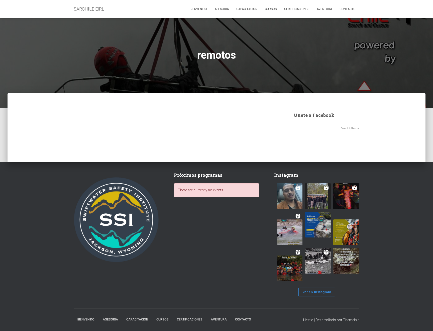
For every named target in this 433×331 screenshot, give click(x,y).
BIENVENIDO (198, 9)
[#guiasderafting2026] (318, 196)
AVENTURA (324, 9)
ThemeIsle (351, 320)
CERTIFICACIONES (296, 9)
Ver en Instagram (316, 292)
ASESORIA (221, 9)
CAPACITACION (246, 9)
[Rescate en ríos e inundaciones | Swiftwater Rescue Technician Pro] (318, 224)
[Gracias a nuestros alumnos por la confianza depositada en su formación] (289, 268)
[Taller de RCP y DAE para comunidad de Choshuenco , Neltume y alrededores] (318, 261)
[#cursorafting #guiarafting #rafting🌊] (289, 196)
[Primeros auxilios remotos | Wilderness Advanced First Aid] (346, 232)
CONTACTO (348, 9)
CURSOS (271, 9)
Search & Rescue (350, 128)
